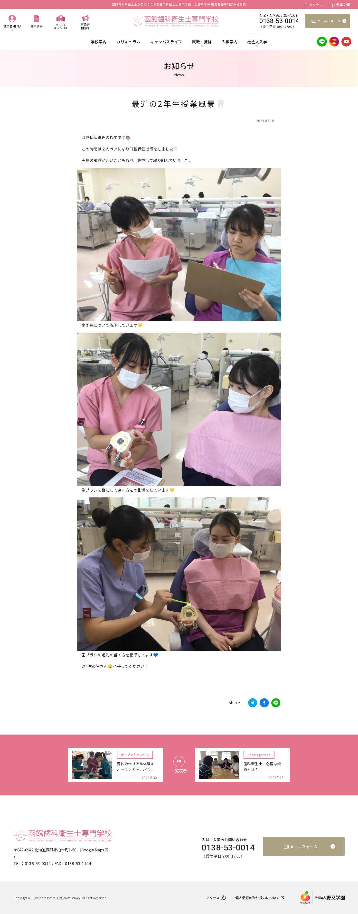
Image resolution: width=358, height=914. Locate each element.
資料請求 (36, 26)
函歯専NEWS (85, 26)
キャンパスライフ (166, 42)
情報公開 (343, 4)
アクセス (316, 4)
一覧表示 (179, 771)
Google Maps (92, 850)
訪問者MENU (12, 26)
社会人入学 (257, 42)
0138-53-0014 (38, 863)
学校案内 (99, 42)
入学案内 (230, 42)
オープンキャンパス (61, 26)
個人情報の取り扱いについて (257, 897)
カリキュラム (128, 42)
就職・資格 (202, 42)
